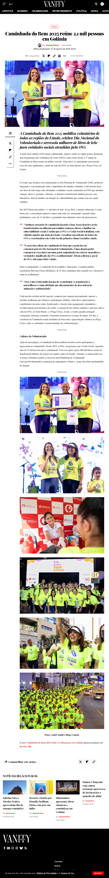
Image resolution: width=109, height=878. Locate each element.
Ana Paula (10, 805)
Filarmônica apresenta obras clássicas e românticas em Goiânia (65, 796)
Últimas (54, 19)
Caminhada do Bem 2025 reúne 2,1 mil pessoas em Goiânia (54, 734)
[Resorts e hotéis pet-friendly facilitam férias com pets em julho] (41, 779)
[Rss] (26, 839)
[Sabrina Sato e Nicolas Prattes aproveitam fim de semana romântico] (15, 779)
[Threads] (17, 839)
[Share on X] (43, 47)
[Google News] (8, 839)
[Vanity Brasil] (54, 4)
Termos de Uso (67, 873)
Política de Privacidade (47, 873)
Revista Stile (26, 738)
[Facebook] (4, 839)
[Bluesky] (21, 839)
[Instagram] (13, 839)
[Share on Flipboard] (48, 47)
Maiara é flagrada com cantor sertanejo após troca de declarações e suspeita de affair (93, 780)
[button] (98, 873)
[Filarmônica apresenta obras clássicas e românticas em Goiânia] (68, 779)
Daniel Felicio (52, 37)
